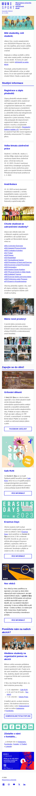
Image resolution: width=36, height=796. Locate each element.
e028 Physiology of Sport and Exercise (18, 262)
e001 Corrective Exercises (13, 246)
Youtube (16, 744)
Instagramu (20, 708)
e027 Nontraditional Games (14, 260)
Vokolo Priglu (23, 697)
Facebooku (10, 711)
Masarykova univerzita (9, 780)
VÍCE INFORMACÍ (18, 493)
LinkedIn (9, 746)
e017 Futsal (8, 253)
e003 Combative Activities (13, 250)
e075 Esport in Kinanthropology (15, 281)
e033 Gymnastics (10, 267)
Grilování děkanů (13, 392)
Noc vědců (9, 583)
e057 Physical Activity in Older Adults (17, 272)
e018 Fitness (8, 255)
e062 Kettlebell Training (12, 274)
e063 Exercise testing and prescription (17, 277)
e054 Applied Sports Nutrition (14, 269)
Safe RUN (9, 471)
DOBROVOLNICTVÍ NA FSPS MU (18, 716)
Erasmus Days (11, 522)
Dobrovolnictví (24, 706)
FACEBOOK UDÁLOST (18, 429)
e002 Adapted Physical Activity (15, 248)
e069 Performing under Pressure (15, 279)
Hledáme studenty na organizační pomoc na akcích (15, 656)
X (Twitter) (23, 744)
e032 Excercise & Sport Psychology (17, 265)
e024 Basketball (10, 258)
